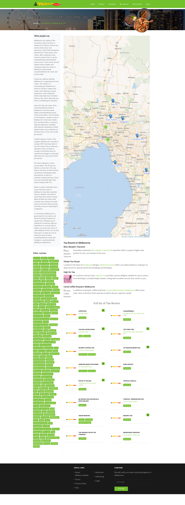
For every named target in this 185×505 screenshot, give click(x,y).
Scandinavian (38, 400)
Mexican (49, 365)
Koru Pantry (128, 364)
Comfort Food (38, 296)
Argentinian (54, 261)
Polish (36, 388)
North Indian (38, 380)
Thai (52, 432)
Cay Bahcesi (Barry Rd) (131, 348)
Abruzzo (37, 258)
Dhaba (47, 302)
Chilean (56, 290)
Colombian (55, 293)
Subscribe (121, 489)
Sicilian (36, 406)
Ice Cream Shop (49, 342)
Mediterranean (39, 365)
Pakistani (37, 383)
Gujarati (53, 331)
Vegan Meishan (84, 416)
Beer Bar (45, 270)
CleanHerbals (128, 311)
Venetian (37, 441)
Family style (38, 313)
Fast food (47, 313)
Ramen (36, 394)
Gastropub (53, 325)
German (47, 328)
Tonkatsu (43, 435)
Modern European (52, 368)
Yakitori (36, 446)
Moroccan (37, 371)
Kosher (49, 357)
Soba (52, 409)
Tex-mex (47, 432)
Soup (44, 412)
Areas (102, 4)
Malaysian (50, 362)
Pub (35, 391)
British (36, 278)
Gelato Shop (38, 328)
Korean (42, 357)
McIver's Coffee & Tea (86, 348)
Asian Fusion (43, 264)
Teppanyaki (38, 432)
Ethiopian (45, 310)
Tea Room (82, 318)
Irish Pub (42, 351)
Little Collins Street (130, 401)
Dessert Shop (38, 302)
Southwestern (50, 415)
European (53, 310)
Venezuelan (46, 441)
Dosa (35, 307)
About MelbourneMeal (81, 473)
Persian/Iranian (47, 383)
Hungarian (55, 339)
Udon (42, 438)
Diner (36, 304)
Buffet (42, 278)
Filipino (54, 313)
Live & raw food (39, 362)
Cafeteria (50, 281)
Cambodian (50, 284)
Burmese (37, 281)
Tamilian (46, 426)
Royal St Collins (85, 381)
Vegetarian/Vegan (85, 423)
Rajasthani (49, 391)
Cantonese (37, 287)
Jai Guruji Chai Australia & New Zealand (89, 400)
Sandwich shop (47, 397)
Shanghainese (50, 403)
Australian (54, 264)
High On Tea (101, 275)
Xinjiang (47, 444)
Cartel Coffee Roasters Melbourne (120, 290)
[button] (113, 101)
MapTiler (131, 237)
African (51, 258)
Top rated (138, 4)
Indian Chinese (45, 345)
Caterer (81, 420)
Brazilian (37, 275)
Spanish (37, 417)
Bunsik (48, 278)
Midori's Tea (127, 416)
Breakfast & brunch (49, 275)
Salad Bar (37, 397)
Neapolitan (55, 371)
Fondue (47, 316)
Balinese (37, 267)
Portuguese (53, 388)
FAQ (77, 487)
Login (97, 480)
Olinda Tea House (107, 265)
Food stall (54, 319)
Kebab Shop (54, 354)
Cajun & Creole (39, 284)
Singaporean (45, 406)
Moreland (136, 435)
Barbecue (45, 267)
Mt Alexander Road (85, 367)
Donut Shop (51, 304)
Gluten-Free (38, 331)
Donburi (42, 304)
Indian (36, 345)
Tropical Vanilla (129, 381)
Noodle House (47, 377)
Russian (53, 394)
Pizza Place (50, 386)
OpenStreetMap (139, 237)
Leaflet (125, 237)
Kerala (36, 357)
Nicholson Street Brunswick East (133, 333)
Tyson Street (127, 435)
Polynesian (43, 388)
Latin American (39, 359)
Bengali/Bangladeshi (48, 273)
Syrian (47, 420)
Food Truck (38, 322)
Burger (55, 278)
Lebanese (49, 359)
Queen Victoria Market (86, 350)
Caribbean (47, 287)
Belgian (36, 273)
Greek (46, 331)
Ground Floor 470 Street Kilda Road (133, 314)
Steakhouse (54, 417)
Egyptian (37, 310)
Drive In (42, 307)
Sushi (36, 420)
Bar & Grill (53, 267)
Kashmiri (45, 354)
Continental (49, 296)
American (37, 261)
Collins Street (84, 332)
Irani (56, 348)
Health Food (51, 333)
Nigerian (37, 377)
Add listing (99, 476)
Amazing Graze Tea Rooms (88, 364)
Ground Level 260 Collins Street (87, 384)
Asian (36, 264)
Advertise (99, 472)
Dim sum (54, 302)
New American (47, 374)
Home (92, 4)
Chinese (37, 293)
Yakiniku (54, 444)
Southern (51, 412)
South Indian (38, 415)
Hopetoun (83, 311)
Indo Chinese (38, 348)
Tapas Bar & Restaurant (42, 429)
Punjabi (41, 391)
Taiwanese (37, 426)
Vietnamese (38, 444)
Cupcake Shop (47, 299)
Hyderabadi (38, 342)
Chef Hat (125, 4)
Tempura (55, 429)
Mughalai (46, 371)
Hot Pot (47, 339)
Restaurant (44, 394)
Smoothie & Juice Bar (41, 409)
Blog (148, 4)
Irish (35, 351)
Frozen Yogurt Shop (41, 325)
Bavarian (37, 270)
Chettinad (37, 290)
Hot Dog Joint (38, 339)
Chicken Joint (47, 290)
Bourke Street (83, 313)
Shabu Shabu (38, 403)
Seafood (48, 400)
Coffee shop (83, 354)
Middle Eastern (39, 368)
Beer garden (54, 270)
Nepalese (37, 374)
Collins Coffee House (87, 329)
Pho (43, 386)
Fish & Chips (38, 316)
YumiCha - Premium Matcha (133, 399)
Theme (36, 435)
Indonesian (49, 348)
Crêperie (37, 299)
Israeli (49, 351)
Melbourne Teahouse (131, 432)
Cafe (80, 336)
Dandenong (87, 265)
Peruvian (37, 386)
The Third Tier (128, 329)
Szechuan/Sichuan (40, 423)
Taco (50, 423)
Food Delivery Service (41, 319)
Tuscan (36, 438)
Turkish (51, 435)
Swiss (41, 420)
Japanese (37, 354)
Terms (77, 479)
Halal (35, 333)
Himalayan (37, 336)
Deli (55, 299)
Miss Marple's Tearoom (101, 250)
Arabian (45, 261)
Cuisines (112, 4)
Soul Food (37, 412)
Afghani (44, 258)
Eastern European (52, 307)
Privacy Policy (80, 483)
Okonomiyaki (49, 380)
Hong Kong (47, 336)
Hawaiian (42, 333)
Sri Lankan (45, 417)
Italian (55, 351)
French (45, 322)
